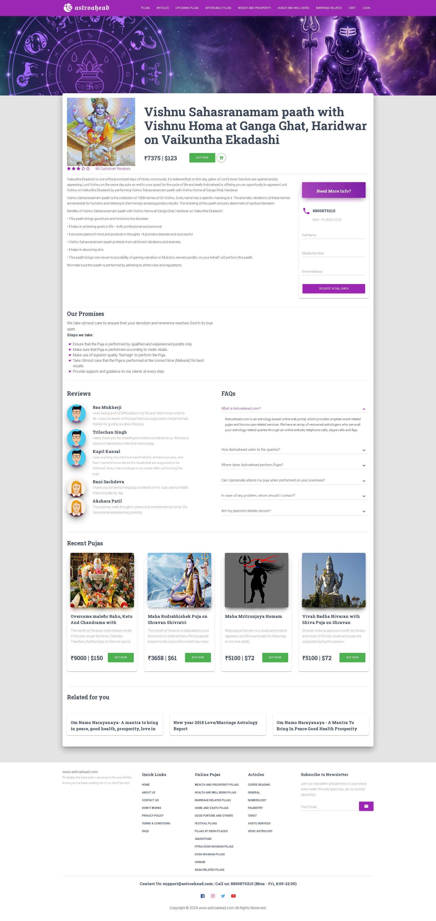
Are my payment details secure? (294, 511)
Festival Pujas (206, 823)
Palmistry (255, 808)
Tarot (252, 815)
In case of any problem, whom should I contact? (294, 495)
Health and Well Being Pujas (215, 792)
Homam (200, 862)
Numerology (257, 800)
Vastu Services (259, 823)
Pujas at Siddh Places (211, 831)
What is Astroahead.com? (294, 408)
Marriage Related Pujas (213, 800)
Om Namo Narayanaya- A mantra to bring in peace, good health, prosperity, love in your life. (114, 728)
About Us (148, 792)
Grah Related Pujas (209, 869)
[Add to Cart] (221, 157)
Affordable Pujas (218, 8)
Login (366, 8)
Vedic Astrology (260, 831)
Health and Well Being (293, 8)
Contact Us (150, 800)
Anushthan (203, 838)
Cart (352, 8)
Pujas (145, 8)
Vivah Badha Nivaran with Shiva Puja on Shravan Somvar (331, 622)
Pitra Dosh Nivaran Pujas (214, 846)
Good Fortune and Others (214, 815)
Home (146, 784)
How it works (151, 808)
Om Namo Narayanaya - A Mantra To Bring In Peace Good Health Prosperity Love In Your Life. (317, 728)
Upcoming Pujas (187, 8)
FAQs (145, 831)
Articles (162, 8)
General (254, 792)
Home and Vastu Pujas (211, 808)
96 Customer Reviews (111, 168)
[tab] (295, 408)
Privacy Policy (153, 815)
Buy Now (202, 157)
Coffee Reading (259, 784)
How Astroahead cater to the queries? (294, 450)
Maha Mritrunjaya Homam (253, 616)
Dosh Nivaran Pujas (210, 854)
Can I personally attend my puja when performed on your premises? (294, 480)
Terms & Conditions (156, 823)
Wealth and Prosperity (254, 8)
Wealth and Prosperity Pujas (217, 784)
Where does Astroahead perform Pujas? (294, 465)
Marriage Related (329, 8)
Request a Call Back (334, 288)
